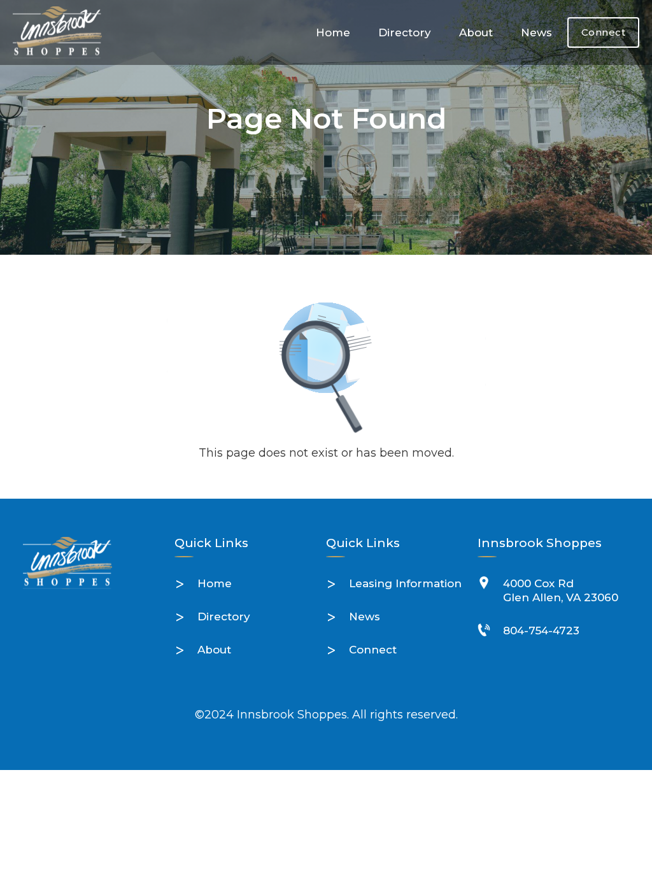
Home (333, 32)
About (476, 32)
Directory (404, 32)
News (536, 32)
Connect (603, 32)
